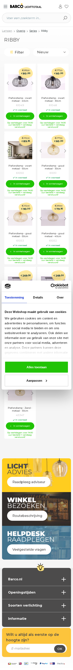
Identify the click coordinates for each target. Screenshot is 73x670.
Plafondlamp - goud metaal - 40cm (53, 235)
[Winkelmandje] (71, 6)
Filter (19, 52)
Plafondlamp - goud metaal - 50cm (20, 235)
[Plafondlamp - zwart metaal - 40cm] (20, 82)
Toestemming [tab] (14, 297)
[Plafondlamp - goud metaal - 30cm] (53, 150)
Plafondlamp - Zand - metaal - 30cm (20, 409)
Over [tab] (60, 297)
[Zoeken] (65, 18)
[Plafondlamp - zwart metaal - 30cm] (53, 82)
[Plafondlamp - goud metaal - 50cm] (20, 218)
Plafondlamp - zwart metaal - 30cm (52, 99)
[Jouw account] (60, 6)
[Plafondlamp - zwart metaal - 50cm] (20, 150)
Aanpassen (34, 380)
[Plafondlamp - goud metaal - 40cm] (53, 218)
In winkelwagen (21, 116)
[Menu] (5, 6)
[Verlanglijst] (66, 6)
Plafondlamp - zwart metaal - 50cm (20, 167)
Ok (59, 649)
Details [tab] (38, 297)
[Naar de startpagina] (26, 6)
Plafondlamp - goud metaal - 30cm (53, 167)
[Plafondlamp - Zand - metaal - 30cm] (20, 392)
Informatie (17, 619)
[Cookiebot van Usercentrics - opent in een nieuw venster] (51, 286)
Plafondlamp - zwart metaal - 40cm (20, 99)
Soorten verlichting (25, 605)
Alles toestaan (37, 367)
